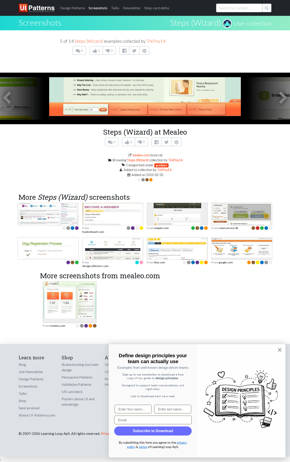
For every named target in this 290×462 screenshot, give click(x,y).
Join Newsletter (31, 371)
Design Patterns (31, 379)
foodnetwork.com (93, 231)
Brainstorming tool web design (80, 367)
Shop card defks (156, 8)
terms (143, 447)
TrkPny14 (156, 41)
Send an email (29, 408)
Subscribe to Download (153, 431)
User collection (252, 23)
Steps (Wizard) (195, 22)
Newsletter (132, 8)
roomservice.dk (228, 228)
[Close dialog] (280, 350)
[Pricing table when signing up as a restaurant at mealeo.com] (69, 299)
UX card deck (72, 391)
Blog (22, 364)
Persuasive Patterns (77, 377)
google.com (226, 262)
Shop (22, 400)
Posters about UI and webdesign (78, 401)
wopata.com (161, 228)
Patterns (72, 8)
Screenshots (98, 8)
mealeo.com (141, 155)
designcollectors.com (95, 266)
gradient (161, 165)
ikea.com (159, 262)
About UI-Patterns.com (37, 415)
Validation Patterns (77, 384)
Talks (115, 8)
